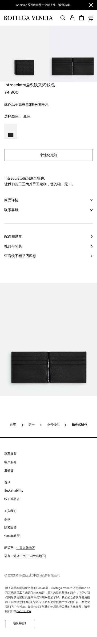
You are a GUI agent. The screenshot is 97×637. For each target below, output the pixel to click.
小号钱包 (53, 425)
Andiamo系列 (24, 5)
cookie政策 (23, 611)
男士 (31, 425)
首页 (13, 425)
